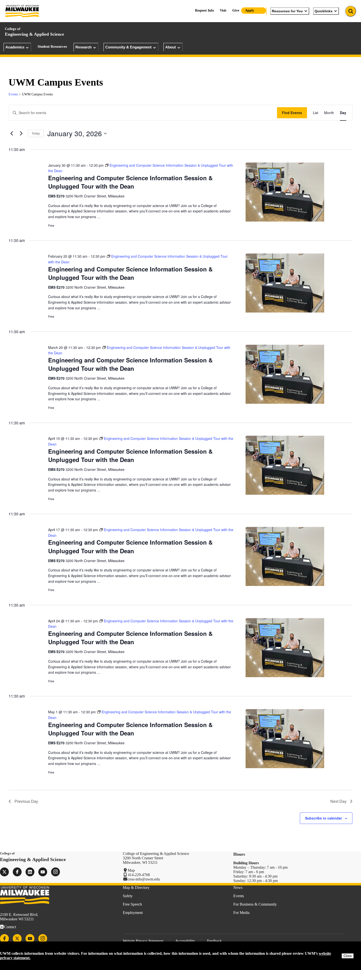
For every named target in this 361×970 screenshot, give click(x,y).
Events (13, 94)
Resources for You (287, 11)
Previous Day (26, 801)
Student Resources (52, 46)
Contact (10, 927)
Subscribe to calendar (323, 818)
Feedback (214, 941)
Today (36, 133)
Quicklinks (324, 11)
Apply (249, 10)
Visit (223, 10)
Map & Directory (136, 887)
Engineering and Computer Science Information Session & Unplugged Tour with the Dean (130, 182)
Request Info (204, 10)
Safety (128, 896)
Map (131, 870)
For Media (241, 912)
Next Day (338, 801)
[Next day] (21, 133)
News (237, 887)
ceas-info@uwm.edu (144, 879)
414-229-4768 (139, 875)
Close (348, 956)
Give (235, 10)
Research (83, 47)
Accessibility (185, 941)
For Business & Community (255, 904)
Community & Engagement (128, 47)
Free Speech (132, 904)
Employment (133, 912)
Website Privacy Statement (143, 941)
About (170, 47)
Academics (14, 47)
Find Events (292, 112)
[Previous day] (11, 133)
